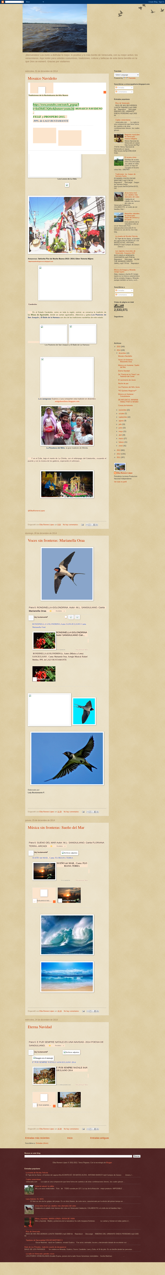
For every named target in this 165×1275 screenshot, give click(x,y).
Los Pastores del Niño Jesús (129, 387)
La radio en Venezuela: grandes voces (40, 1254)
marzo (121, 438)
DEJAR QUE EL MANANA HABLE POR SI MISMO (128, 401)
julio (120, 424)
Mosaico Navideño (42, 78)
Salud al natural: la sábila (44, 1186)
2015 (119, 347)
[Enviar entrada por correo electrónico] (82, 525)
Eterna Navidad (40, 1026)
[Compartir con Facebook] (94, 525)
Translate (132, 78)
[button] (65, 142)
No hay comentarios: (71, 525)
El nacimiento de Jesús (127, 380)
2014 (119, 350)
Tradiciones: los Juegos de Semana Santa (125, 175)
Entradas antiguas (99, 1138)
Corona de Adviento (125, 405)
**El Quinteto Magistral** (127, 391)
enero (121, 446)
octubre (122, 414)
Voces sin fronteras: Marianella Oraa (56, 540)
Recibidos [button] (59, 611)
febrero (121, 442)
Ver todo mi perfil (120, 482)
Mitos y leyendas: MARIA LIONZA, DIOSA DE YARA (55, 1219)
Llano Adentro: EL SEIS (35, 1199)
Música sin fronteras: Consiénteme (126, 395)
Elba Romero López (125, 473)
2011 (119, 457)
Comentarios (122, 92)
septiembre (123, 417)
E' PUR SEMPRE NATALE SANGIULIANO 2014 (54, 1062)
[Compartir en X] (92, 525)
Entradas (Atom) (42, 1143)
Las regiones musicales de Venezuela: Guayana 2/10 (125, 252)
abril (120, 435)
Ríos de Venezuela (122, 103)
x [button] (64, 611)
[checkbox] (65, 617)
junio (121, 428)
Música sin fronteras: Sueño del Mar (56, 827)
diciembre (122, 353)
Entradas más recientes (37, 1138)
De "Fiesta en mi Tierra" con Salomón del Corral (128, 375)
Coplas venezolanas (123, 120)
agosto (121, 421)
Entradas (120, 88)
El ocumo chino (130, 157)
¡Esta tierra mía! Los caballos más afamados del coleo (132, 195)
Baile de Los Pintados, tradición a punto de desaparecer (45, 1247)
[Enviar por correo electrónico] (87, 525)
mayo (121, 431)
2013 (119, 450)
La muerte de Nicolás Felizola (126, 236)
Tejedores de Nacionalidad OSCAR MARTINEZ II (44, 1240)
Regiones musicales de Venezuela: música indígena (132, 137)
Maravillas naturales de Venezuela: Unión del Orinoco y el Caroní (132, 216)
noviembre (123, 410)
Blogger (109, 1163)
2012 (119, 454)
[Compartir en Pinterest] (97, 525)
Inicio (70, 1138)
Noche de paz (123, 383)
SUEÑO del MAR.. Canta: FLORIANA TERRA (52, 858)
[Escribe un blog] (89, 525)
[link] (44, 135)
